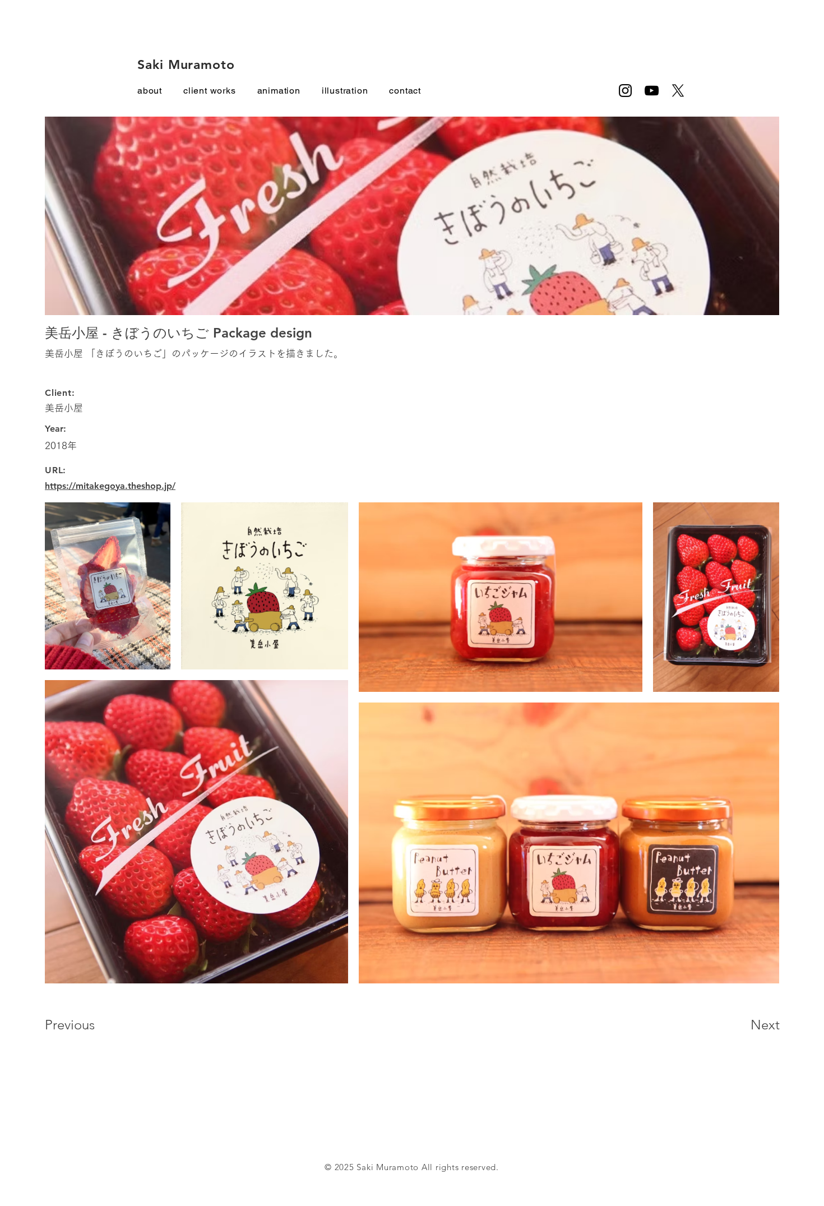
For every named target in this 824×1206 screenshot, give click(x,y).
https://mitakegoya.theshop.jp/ (110, 485)
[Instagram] (625, 90)
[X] (678, 90)
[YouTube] (651, 90)
